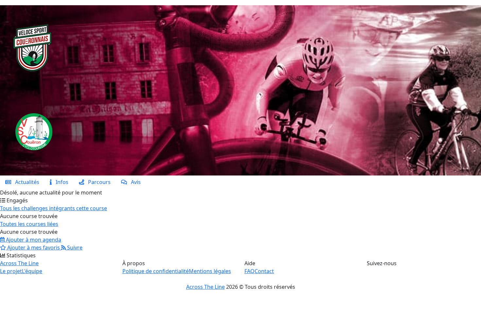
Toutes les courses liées (29, 224)
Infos (60, 182)
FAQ (249, 271)
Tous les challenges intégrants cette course (53, 208)
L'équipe (32, 271)
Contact (264, 271)
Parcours (97, 182)
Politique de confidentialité (155, 271)
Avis (134, 182)
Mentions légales (210, 271)
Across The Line (19, 263)
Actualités (25, 182)
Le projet (11, 271)
